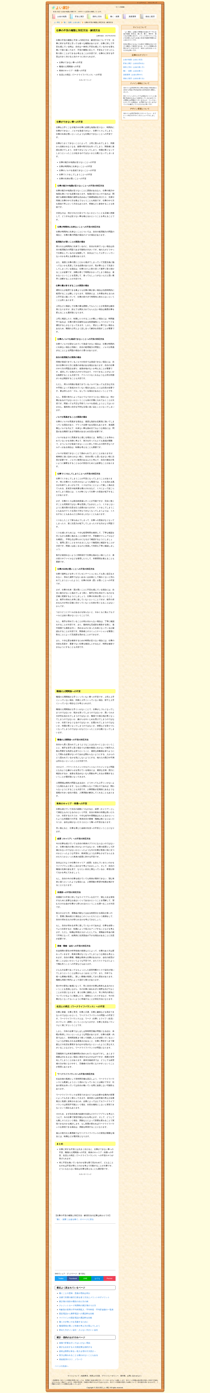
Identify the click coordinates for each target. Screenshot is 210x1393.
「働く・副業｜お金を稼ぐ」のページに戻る (74, 1219)
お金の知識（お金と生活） (133, 60)
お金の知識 (61, 16)
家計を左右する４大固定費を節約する (75, 1347)
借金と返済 (150, 16)
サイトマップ (152, 3)
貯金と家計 (79, 16)
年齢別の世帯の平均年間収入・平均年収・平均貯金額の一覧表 (86, 1310)
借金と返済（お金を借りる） (134, 78)
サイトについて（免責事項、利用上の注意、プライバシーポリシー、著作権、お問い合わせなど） (105, 1376)
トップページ (141, 3)
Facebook (73, 1278)
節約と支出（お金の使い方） (134, 67)
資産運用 (132, 16)
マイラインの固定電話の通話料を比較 (75, 1318)
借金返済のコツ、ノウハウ (70, 1359)
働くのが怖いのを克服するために (73, 1322)
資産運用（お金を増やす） (133, 75)
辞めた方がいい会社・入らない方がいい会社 (78, 1330)
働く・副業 (114, 16)
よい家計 (63, 8)
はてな (97, 1278)
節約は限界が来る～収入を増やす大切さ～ (77, 1351)
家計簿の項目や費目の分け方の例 (73, 1301)
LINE (85, 1278)
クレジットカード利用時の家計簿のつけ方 (77, 1305)
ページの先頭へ (61, 1366)
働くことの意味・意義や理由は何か (74, 1293)
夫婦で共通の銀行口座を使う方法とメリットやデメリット (84, 1297)
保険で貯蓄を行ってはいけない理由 (74, 1343)
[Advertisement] (85, 99)
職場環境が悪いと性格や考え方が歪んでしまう (79, 1326)
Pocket (109, 1278)
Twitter (61, 1278)
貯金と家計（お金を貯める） (134, 63)
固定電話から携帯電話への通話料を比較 (76, 1314)
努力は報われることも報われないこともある (78, 1355)
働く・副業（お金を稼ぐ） (133, 71)
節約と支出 (97, 16)
